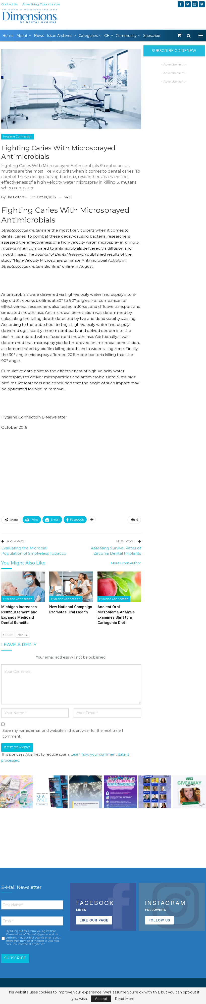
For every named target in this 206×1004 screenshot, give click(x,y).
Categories (88, 35)
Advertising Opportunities (41, 4)
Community (126, 35)
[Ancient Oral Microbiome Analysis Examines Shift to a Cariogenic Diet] (119, 586)
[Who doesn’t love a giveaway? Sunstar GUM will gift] (16, 792)
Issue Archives (59, 35)
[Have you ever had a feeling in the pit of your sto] (51, 792)
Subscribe (151, 35)
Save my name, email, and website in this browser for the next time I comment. (63, 733)
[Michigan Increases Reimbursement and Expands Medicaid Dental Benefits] (23, 586)
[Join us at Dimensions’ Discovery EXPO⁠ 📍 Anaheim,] (155, 792)
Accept (101, 998)
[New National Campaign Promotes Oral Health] (71, 586)
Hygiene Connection (17, 136)
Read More (124, 998)
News (39, 35)
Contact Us (9, 4)
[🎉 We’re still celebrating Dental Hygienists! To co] (120, 792)
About (22, 35)
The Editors (15, 197)
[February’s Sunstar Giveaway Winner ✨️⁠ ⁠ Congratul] (189, 792)
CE (106, 35)
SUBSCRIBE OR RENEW (174, 50)
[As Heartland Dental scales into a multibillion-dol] (85, 792)
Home (8, 35)
